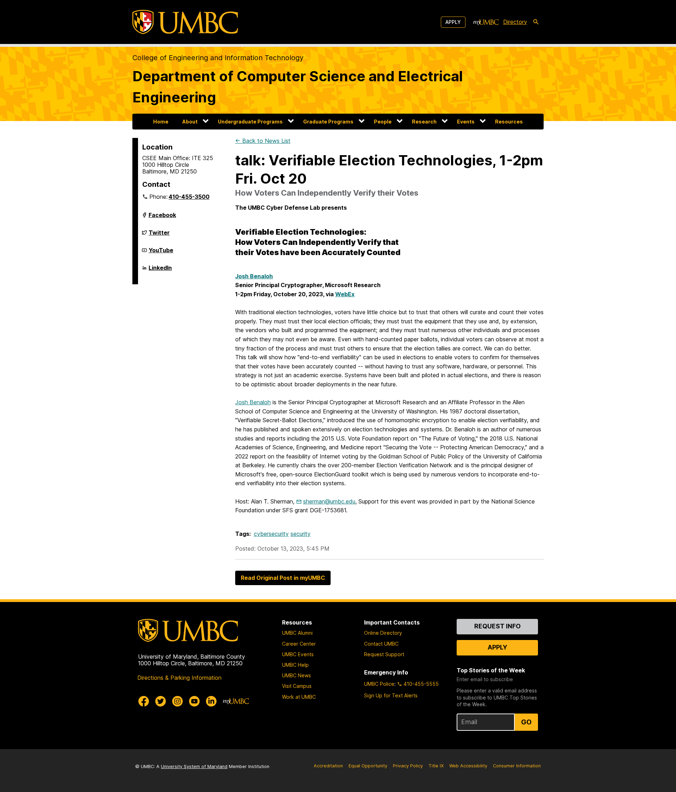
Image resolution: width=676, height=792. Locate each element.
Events (466, 122)
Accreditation (328, 765)
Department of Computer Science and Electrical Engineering (297, 87)
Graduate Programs (328, 122)
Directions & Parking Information (179, 677)
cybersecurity (271, 533)
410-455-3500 (189, 196)
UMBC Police (379, 684)
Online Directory (383, 633)
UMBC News (296, 675)
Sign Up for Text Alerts (391, 695)
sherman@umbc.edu (329, 501)
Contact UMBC (381, 644)
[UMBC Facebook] (143, 701)
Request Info (497, 626)
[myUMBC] (486, 22)
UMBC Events (298, 654)
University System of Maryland (194, 766)
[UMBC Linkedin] (211, 701)
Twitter (159, 235)
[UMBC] (185, 22)
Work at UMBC (299, 697)
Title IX (436, 765)
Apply (453, 22)
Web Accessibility (468, 765)
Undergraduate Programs (250, 122)
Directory (515, 21)
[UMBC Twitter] (160, 701)
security (300, 533)
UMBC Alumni (297, 633)
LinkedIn (160, 271)
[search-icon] (536, 22)
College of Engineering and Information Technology (217, 57)
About (190, 122)
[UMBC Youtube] (194, 701)
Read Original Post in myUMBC (283, 577)
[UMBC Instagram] (177, 701)
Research (424, 122)
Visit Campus (297, 686)
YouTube (161, 253)
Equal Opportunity (368, 765)
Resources (509, 122)
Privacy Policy (408, 765)
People (383, 122)
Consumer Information (517, 765)
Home (160, 122)
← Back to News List (262, 140)
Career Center (299, 644)
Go (526, 722)
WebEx (345, 294)
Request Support (384, 654)
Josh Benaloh (253, 402)
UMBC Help (295, 665)
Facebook (162, 218)
